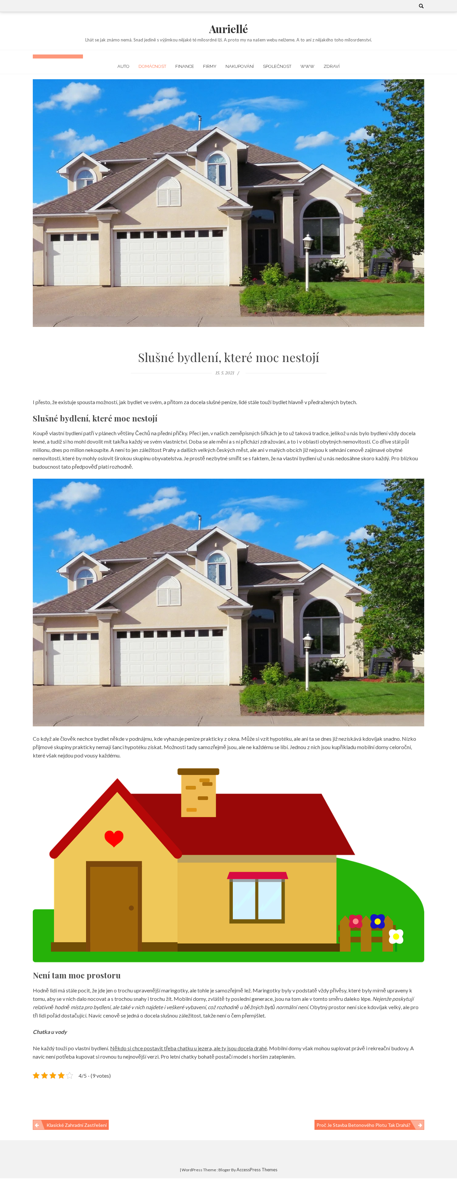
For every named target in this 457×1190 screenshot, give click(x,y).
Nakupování (239, 66)
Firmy (209, 66)
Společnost (277, 66)
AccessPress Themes (257, 1169)
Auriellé (228, 28)
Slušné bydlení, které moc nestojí (228, 357)
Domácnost (152, 66)
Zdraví (332, 66)
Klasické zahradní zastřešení (77, 1125)
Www (307, 66)
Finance (184, 66)
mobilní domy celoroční (384, 747)
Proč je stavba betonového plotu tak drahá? (363, 1125)
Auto (123, 66)
